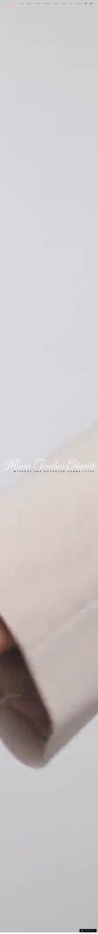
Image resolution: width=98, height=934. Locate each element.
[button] (88, 930)
